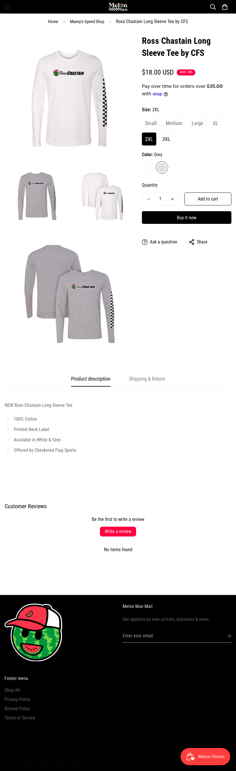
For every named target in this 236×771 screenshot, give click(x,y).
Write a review (118, 531)
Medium (174, 123)
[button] (224, 7)
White (147, 167)
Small (151, 123)
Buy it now (186, 217)
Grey (162, 167)
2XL (149, 139)
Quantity (150, 185)
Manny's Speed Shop (87, 21)
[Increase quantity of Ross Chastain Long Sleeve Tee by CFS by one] (172, 199)
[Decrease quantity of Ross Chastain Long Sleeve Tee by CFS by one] (148, 199)
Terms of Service (20, 718)
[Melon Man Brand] (118, 7)
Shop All (12, 690)
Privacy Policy (18, 699)
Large (197, 123)
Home (53, 21)
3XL (166, 139)
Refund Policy (17, 708)
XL (215, 123)
